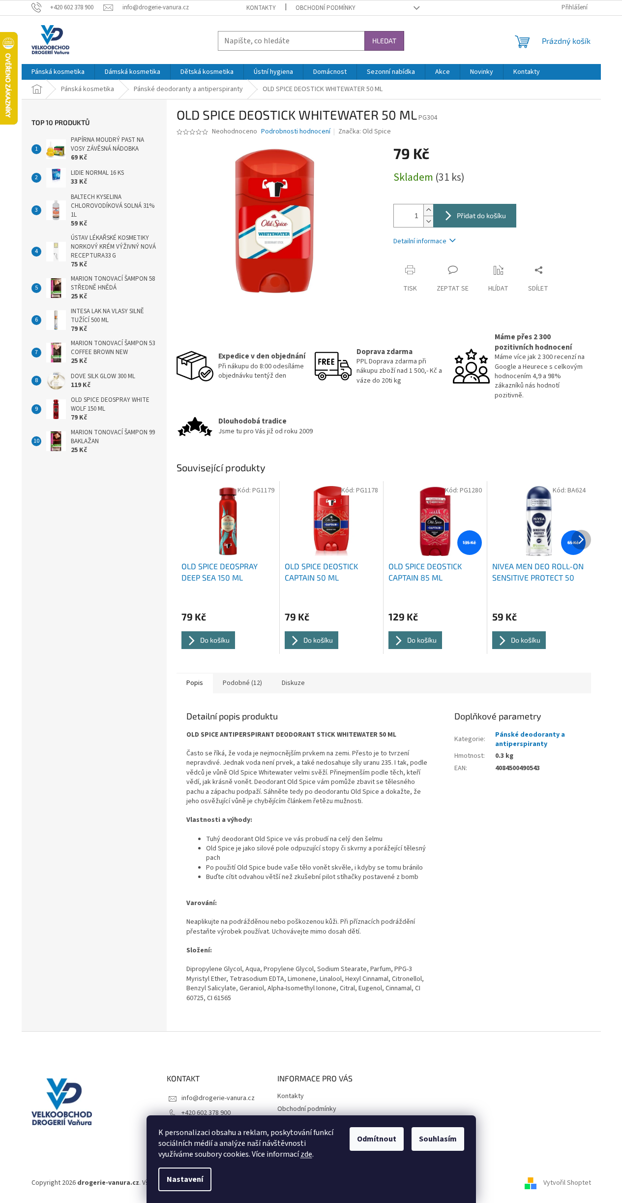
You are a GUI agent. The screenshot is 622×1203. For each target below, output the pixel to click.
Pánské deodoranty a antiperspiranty (530, 739)
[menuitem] (58, 72)
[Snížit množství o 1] (428, 221)
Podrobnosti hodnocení (295, 131)
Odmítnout (376, 1139)
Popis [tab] (194, 683)
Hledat (384, 40)
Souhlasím (438, 1139)
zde (306, 1154)
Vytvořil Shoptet (567, 1183)
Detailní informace (419, 241)
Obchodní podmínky (325, 7)
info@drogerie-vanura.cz (218, 1098)
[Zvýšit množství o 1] (428, 210)
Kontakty (261, 7)
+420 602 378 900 (206, 1113)
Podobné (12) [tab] (242, 683)
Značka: (364, 131)
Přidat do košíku (481, 215)
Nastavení (185, 1179)
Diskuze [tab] (293, 683)
